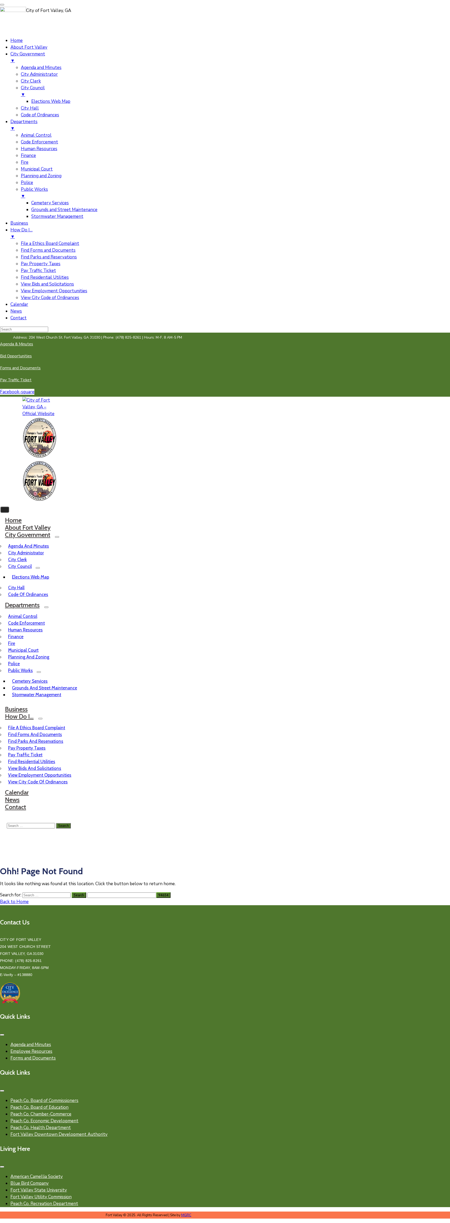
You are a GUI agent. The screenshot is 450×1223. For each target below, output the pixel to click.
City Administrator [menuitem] (39, 74)
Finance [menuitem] (28, 156)
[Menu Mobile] (2, 1035)
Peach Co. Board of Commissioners (44, 1101)
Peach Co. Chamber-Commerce (40, 1114)
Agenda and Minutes (28, 546)
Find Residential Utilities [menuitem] (45, 277)
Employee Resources (31, 1051)
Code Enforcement (26, 623)
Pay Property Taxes (27, 748)
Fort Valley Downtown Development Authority (59, 1134)
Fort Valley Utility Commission (41, 1197)
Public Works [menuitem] (34, 192)
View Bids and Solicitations (34, 768)
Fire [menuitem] (24, 162)
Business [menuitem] (19, 223)
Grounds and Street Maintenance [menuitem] (64, 210)
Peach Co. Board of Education (39, 1107)
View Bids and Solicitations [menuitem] (47, 284)
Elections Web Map (30, 577)
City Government (27, 534)
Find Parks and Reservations (35, 741)
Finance (15, 636)
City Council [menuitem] (33, 91)
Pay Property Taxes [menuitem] (40, 264)
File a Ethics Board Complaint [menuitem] (50, 243)
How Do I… (19, 716)
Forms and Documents (33, 1058)
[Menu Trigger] (2, 4)
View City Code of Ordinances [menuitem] (50, 298)
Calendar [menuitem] (19, 304)
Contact (15, 807)
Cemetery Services (30, 681)
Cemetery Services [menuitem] (50, 203)
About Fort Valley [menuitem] (28, 47)
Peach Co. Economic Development (44, 1121)
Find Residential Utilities (31, 761)
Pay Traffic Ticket (25, 754)
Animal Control (22, 616)
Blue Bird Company (29, 1183)
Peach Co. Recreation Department (44, 1204)
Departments (22, 605)
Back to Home (14, 902)
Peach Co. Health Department (40, 1128)
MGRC (186, 1215)
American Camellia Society (36, 1177)
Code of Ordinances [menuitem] (40, 115)
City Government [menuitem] (27, 57)
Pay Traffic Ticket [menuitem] (38, 271)
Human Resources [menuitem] (39, 149)
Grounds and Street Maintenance (44, 687)
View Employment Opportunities (39, 775)
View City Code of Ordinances (38, 781)
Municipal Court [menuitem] (37, 169)
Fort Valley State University (38, 1190)
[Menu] (57, 537)
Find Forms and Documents (35, 734)
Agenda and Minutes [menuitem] (41, 68)
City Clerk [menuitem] (31, 81)
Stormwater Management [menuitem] (57, 216)
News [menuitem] (16, 311)
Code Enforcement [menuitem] (39, 142)
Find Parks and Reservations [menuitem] (49, 257)
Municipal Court (23, 650)
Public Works (20, 670)
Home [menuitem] (16, 40)
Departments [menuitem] (24, 125)
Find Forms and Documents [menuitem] (48, 250)
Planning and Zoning (28, 657)
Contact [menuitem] (18, 318)
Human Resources (25, 629)
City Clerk (17, 559)
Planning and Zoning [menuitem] (41, 176)
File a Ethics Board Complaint (36, 727)
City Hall (16, 587)
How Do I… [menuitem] (21, 233)
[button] (97, 337)
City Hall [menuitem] (30, 108)
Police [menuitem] (27, 183)
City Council (20, 566)
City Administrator (26, 552)
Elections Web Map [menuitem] (50, 101)
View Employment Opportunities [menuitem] (54, 291)
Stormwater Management (36, 694)
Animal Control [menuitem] (36, 135)
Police (14, 663)
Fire (11, 643)
